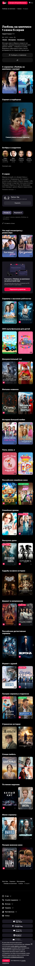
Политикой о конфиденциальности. (13, 957)
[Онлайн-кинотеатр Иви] (4, 3)
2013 (6, 37)
